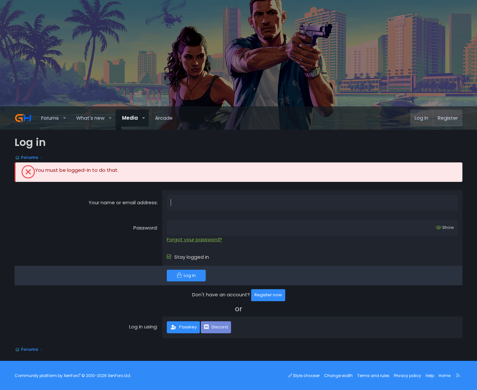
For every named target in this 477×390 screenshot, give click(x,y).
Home (444, 375)
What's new (90, 117)
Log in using (143, 326)
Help (430, 375)
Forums (50, 117)
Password (145, 227)
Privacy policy (407, 375)
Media (130, 117)
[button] (65, 118)
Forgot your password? (194, 239)
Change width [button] (338, 375)
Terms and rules (373, 375)
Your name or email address (123, 202)
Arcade (164, 117)
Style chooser (306, 375)
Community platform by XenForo (73, 375)
